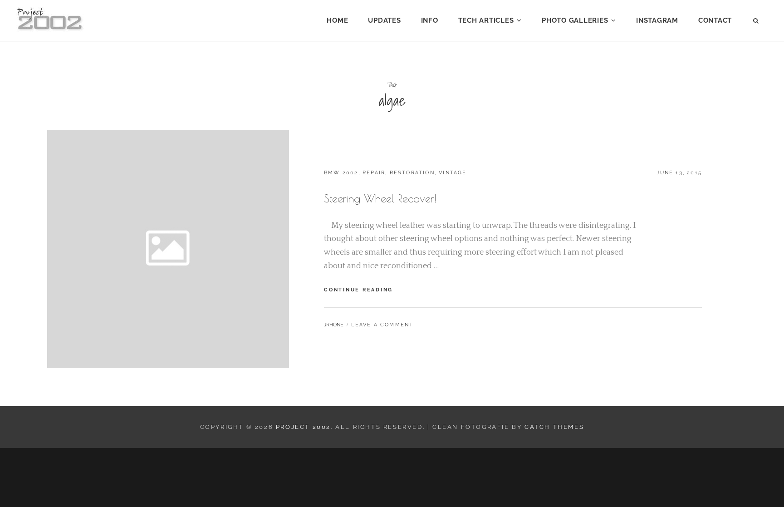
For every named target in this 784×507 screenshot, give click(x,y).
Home (337, 20)
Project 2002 (303, 426)
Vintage (452, 173)
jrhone (333, 325)
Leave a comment (382, 325)
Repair (374, 173)
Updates (384, 20)
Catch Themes (554, 426)
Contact (715, 20)
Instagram (657, 20)
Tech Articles (486, 20)
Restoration (412, 173)
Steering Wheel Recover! (380, 198)
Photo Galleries (575, 20)
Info (429, 20)
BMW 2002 (341, 173)
